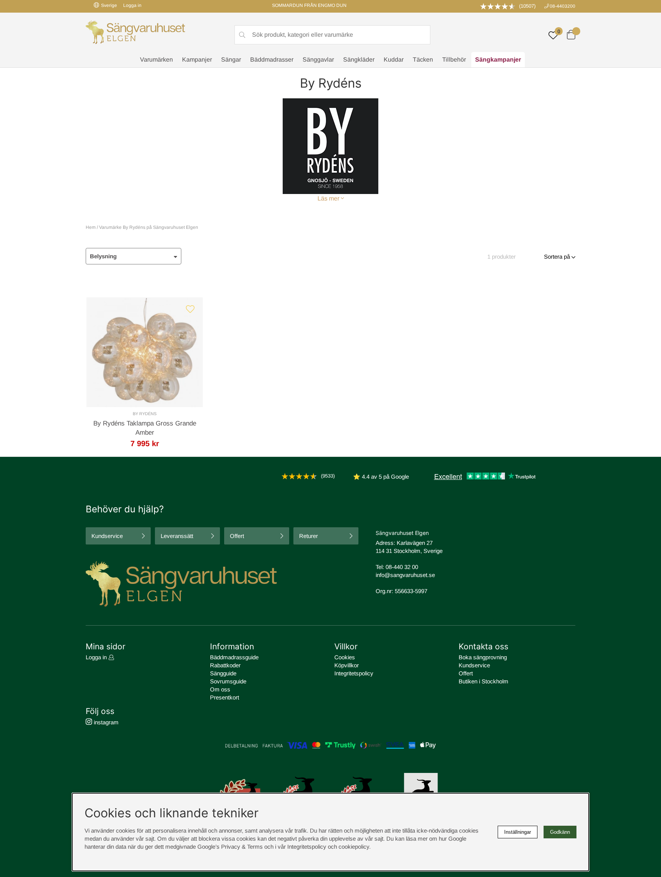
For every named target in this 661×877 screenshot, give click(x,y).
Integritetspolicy (353, 673)
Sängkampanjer (498, 59)
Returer (308, 536)
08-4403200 (562, 6)
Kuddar (394, 59)
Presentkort (224, 697)
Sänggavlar (318, 59)
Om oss (220, 689)
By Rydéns (144, 413)
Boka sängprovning (483, 657)
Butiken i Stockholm (483, 681)
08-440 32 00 (402, 567)
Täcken (423, 59)
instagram (105, 722)
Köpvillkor (346, 665)
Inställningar (517, 832)
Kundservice (107, 536)
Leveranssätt (177, 536)
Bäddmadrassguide (234, 657)
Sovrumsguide (228, 681)
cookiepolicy (354, 846)
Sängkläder (358, 59)
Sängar (231, 59)
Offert (237, 536)
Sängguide (223, 673)
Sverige (109, 5)
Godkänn (560, 832)
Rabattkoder (225, 665)
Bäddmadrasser (271, 59)
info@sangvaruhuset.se (405, 575)
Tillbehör (454, 59)
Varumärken (156, 59)
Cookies (344, 657)
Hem (91, 227)
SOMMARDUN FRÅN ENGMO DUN (309, 5)
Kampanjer (197, 59)
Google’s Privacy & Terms (230, 846)
